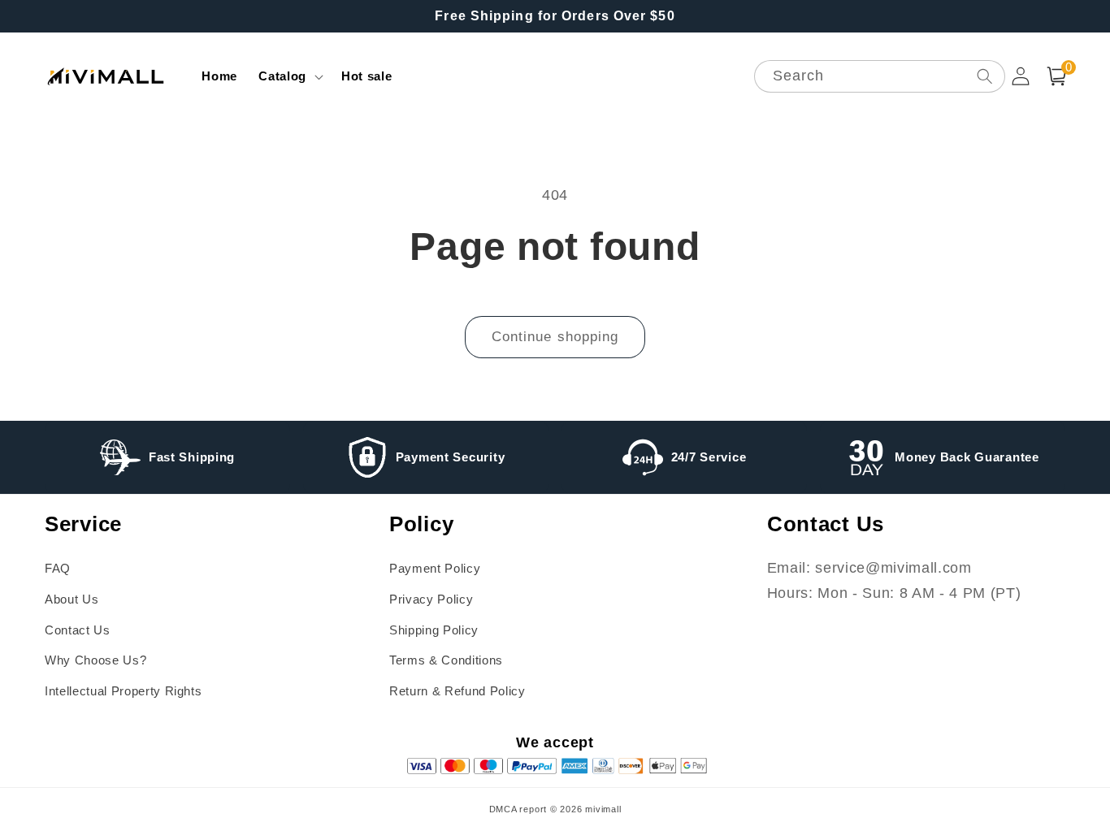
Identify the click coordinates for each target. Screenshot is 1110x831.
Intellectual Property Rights (123, 691)
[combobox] (879, 77)
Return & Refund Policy (457, 691)
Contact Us (78, 630)
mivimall (603, 809)
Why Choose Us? (95, 660)
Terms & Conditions (446, 660)
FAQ (58, 568)
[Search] (984, 76)
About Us (71, 599)
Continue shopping (555, 336)
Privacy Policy (431, 599)
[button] (289, 76)
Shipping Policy (434, 630)
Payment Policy (434, 568)
